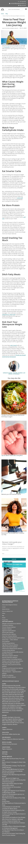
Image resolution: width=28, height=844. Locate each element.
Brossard (4, 687)
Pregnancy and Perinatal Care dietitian (12, 668)
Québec (22, 696)
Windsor (15, 724)
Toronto (16, 722)
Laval (12, 691)
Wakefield (19, 710)
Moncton (15, 739)
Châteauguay (11, 687)
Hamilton (4, 719)
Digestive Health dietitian (9, 631)
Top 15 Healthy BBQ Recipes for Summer (13, 769)
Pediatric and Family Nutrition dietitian (12, 661)
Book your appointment (14, 9)
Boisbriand (10, 685)
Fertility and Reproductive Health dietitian (13, 638)
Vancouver (14, 744)
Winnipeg (4, 754)
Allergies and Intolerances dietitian (11, 623)
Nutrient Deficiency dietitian (9, 657)
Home (2, 13)
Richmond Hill (10, 722)
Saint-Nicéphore (11, 705)
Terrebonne (12, 709)
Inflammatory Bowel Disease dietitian (12, 648)
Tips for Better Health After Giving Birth (12, 455)
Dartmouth (5, 734)
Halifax (10, 734)
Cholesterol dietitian (7, 625)
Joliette (8, 691)
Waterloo (9, 724)
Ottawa (4, 722)
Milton (4, 721)
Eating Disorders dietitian (9, 634)
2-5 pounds (7, 47)
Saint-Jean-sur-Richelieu (14, 703)
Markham (15, 719)
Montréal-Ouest (19, 694)
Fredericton (9, 739)
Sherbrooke (5, 709)
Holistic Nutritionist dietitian (9, 647)
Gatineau (21, 689)
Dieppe (4, 739)
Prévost (17, 696)
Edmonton (9, 729)
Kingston (10, 719)
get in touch (13, 345)
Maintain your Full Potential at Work (11, 494)
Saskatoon (9, 749)
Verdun (14, 710)
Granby (4, 691)
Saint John (21, 739)
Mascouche (5, 693)
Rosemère (17, 698)
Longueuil (22, 691)
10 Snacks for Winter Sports (9, 808)
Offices (3, 613)
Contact (4, 607)
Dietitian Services (5, 609)
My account (23, 5)
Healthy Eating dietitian (8, 643)
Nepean (15, 721)
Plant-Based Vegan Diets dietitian (11, 663)
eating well (20, 198)
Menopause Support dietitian (10, 655)
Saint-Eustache (13, 701)
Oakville (20, 721)
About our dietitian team (7, 611)
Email (3, 553)
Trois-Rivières (19, 709)
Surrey (9, 744)
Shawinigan (18, 707)
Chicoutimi (18, 687)
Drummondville (14, 689)
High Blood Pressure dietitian (10, 645)
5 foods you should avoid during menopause (14, 355)
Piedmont (4, 696)
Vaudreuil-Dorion (7, 710)
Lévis (15, 691)
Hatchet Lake (16, 734)
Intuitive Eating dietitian (8, 650)
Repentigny (5, 698)
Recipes (3, 617)
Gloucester (17, 717)
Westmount (5, 712)
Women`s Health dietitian (9, 677)
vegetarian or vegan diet (8, 314)
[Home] (2, 9)
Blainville (4, 685)
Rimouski (11, 698)
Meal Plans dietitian (7, 654)
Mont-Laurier (16, 693)
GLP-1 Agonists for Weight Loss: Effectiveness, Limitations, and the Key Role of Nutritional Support (13, 780)
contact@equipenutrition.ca (18, 3)
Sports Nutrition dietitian (9, 670)
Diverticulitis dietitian (8, 632)
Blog (7, 13)
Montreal (11, 694)
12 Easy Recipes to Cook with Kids (11, 807)
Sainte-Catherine (20, 705)
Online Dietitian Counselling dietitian (12, 659)
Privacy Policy (5, 619)
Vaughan (4, 724)
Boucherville (17, 685)
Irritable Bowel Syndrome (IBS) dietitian (12, 652)
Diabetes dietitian (7, 629)
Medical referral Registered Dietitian (9, 604)
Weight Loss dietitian (7, 675)
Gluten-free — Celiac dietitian (10, 639)
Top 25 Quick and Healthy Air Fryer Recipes (13, 817)
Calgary (4, 729)
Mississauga (9, 721)
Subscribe (14, 559)
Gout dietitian (6, 641)
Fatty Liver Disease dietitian (9, 636)
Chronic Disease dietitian (9, 627)
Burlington (11, 717)
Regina (4, 749)
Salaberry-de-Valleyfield (8, 707)
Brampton (5, 717)
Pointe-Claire (11, 696)
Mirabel (11, 693)
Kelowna (4, 744)
